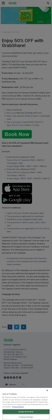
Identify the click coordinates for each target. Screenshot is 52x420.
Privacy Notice (18, 407)
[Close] (47, 390)
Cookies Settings (26, 417)
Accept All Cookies (26, 412)
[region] (26, 404)
